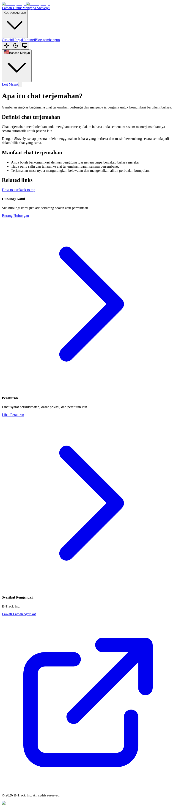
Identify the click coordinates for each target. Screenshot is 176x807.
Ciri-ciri (7, 40)
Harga (17, 40)
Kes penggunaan (15, 12)
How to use (10, 190)
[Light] (6, 46)
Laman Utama (12, 8)
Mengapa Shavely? (36, 8)
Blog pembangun (47, 40)
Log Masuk (10, 84)
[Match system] (24, 46)
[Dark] (15, 46)
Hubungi (28, 40)
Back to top (27, 190)
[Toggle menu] (20, 84)
